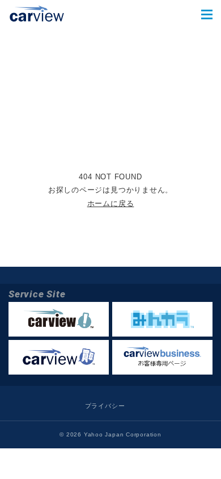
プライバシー (105, 405)
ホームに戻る (110, 203)
